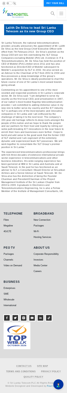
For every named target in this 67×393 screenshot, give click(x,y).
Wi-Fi (36, 231)
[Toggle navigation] (61, 13)
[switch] (9, 3)
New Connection (42, 219)
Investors (38, 259)
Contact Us (24, 366)
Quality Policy (33, 377)
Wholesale (9, 299)
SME (6, 293)
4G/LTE (7, 231)
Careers (38, 271)
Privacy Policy (51, 371)
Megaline (8, 225)
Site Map (42, 366)
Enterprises (9, 288)
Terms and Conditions (21, 371)
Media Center (40, 265)
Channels (8, 259)
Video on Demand (13, 265)
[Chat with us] (58, 384)
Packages (39, 225)
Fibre (6, 219)
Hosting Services (42, 237)
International (10, 305)
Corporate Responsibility (46, 254)
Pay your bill (55, 3)
